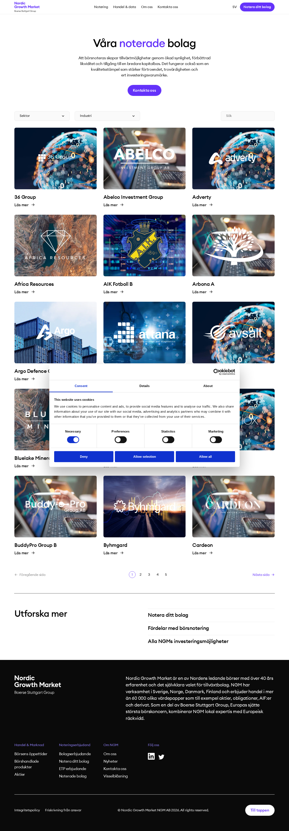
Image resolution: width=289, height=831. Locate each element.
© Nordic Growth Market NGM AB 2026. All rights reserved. (163, 810)
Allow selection (144, 456)
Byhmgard (115, 545)
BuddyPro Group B (35, 545)
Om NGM (110, 745)
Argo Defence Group (38, 371)
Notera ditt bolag (257, 7)
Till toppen (259, 810)
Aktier (19, 774)
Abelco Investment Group (133, 197)
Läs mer (21, 205)
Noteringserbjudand (74, 745)
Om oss (147, 7)
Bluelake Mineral (33, 458)
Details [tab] (144, 385)
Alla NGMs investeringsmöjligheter (188, 641)
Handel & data (124, 7)
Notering (101, 7)
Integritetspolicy (27, 810)
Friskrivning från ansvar (63, 810)
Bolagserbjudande (75, 754)
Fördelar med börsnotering (178, 628)
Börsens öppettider (30, 754)
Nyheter (110, 761)
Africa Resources (34, 284)
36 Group (25, 197)
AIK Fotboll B (118, 284)
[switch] (121, 439)
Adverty (201, 197)
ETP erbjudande (72, 769)
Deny (84, 456)
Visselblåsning (115, 776)
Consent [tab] (81, 385)
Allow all (205, 456)
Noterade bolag (73, 776)
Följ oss (153, 745)
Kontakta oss (168, 7)
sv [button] (235, 7)
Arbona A (203, 284)
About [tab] (208, 385)
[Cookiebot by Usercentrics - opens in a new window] (216, 372)
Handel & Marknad (29, 745)
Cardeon (202, 545)
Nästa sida (261, 575)
